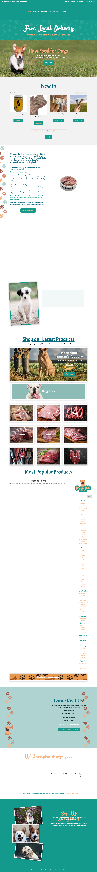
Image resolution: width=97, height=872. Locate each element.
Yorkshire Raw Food (83, 545)
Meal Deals (83, 608)
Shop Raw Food (71, 242)
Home (29, 11)
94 (63, 130)
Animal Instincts (83, 503)
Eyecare (83, 629)
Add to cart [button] (18, 120)
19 (45, 130)
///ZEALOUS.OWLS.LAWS (69, 729)
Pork (83, 577)
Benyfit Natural (83, 507)
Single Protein (83, 581)
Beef (83, 550)
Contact (63, 11)
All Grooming (83, 648)
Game (83, 561)
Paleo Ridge (83, 530)
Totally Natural (83, 537)
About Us (36, 11)
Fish (83, 559)
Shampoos (83, 655)
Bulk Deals (83, 597)
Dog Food (83, 604)
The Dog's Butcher (83, 536)
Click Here (71, 251)
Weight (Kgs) (50, 297)
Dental (83, 627)
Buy (50, 11)
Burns (83, 510)
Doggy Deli (83, 514)
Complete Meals (83, 600)
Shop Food (48, 63)
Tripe (83, 582)
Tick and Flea (83, 652)
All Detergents (83, 643)
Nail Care (83, 650)
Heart (83, 566)
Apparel (83, 595)
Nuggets (83, 573)
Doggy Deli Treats (83, 663)
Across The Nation (83, 593)
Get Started (44, 11)
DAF (83, 512)
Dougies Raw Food (83, 516)
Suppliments (83, 609)
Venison (83, 586)
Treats (83, 611)
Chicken (83, 553)
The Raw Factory (83, 534)
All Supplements (83, 638)
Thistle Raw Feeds (83, 539)
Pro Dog (83, 532)
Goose (83, 563)
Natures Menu (83, 525)
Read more (58, 120)
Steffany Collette (63, 869)
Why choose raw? (28, 210)
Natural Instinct (83, 523)
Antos (83, 505)
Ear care (83, 631)
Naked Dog (83, 521)
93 (61, 130)
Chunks (83, 555)
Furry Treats (83, 668)
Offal (83, 575)
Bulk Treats (83, 665)
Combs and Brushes (83, 653)
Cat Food (83, 599)
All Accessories (83, 618)
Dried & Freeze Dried (83, 602)
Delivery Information (70, 1)
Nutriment (83, 528)
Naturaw (83, 527)
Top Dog (83, 541)
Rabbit (83, 579)
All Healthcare (83, 625)
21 (50, 130)
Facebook (56, 11)
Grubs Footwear (83, 606)
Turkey (83, 584)
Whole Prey (83, 588)
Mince (83, 572)
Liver (83, 570)
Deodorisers (83, 657)
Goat (83, 564)
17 (40, 130)
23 (54, 130)
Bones (83, 552)
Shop (48, 137)
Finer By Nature (83, 518)
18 (42, 130)
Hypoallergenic (83, 667)
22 (52, 130)
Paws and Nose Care (83, 632)
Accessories (83, 616)
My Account (80, 1)
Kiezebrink (83, 519)
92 (59, 130)
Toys (83, 613)
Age (50, 292)
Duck (83, 557)
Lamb (83, 568)
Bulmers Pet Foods (83, 508)
